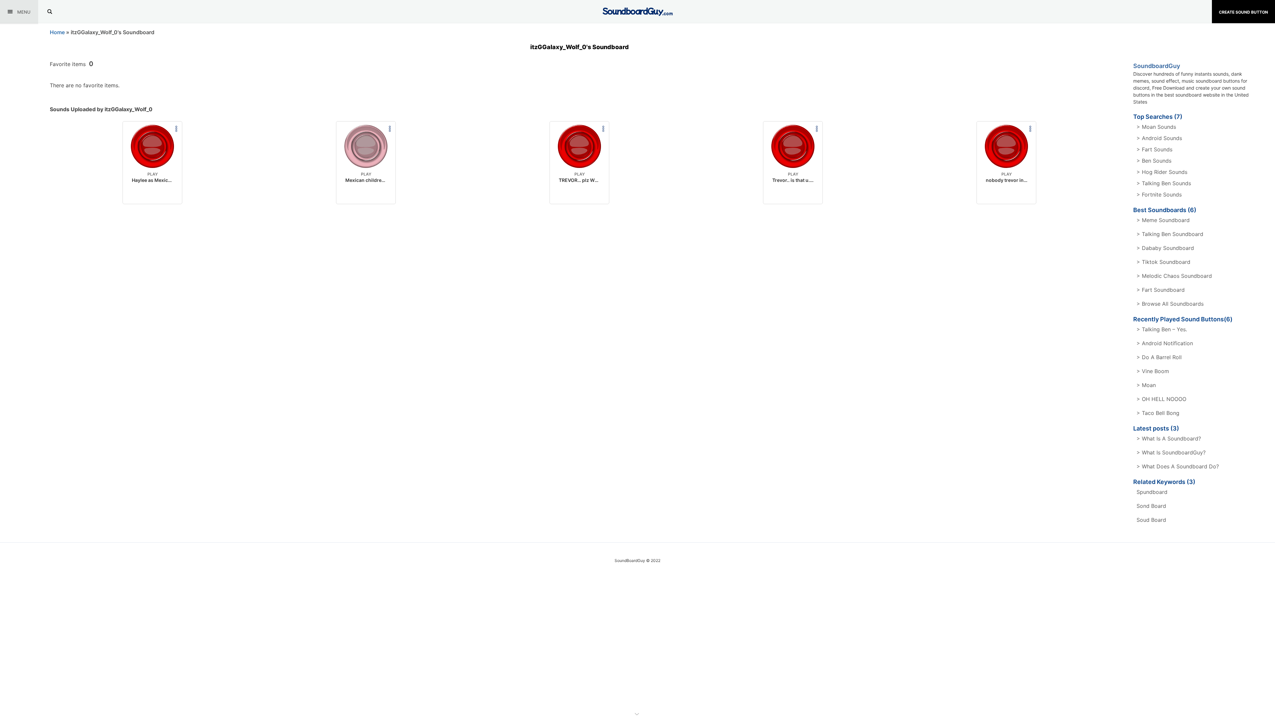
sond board (1151, 506)
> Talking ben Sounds (1164, 183)
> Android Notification (1165, 343)
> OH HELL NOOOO (1161, 399)
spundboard (1152, 492)
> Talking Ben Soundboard (1170, 234)
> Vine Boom (1153, 371)
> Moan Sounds (1156, 126)
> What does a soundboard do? (1178, 466)
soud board (1151, 520)
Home (57, 32)
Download (152, 193)
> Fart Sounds (1154, 149)
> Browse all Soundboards (1170, 303)
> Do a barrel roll (1159, 357)
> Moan (1146, 385)
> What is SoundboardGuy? (1171, 452)
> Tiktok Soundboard (1163, 262)
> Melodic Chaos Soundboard (1174, 276)
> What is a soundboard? (1169, 438)
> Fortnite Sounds (1159, 194)
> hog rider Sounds (1162, 172)
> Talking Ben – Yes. (1162, 329)
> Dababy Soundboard (1165, 248)
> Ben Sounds (1154, 160)
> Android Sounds (1159, 138)
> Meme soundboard (1163, 220)
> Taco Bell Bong (1158, 413)
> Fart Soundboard (1161, 289)
